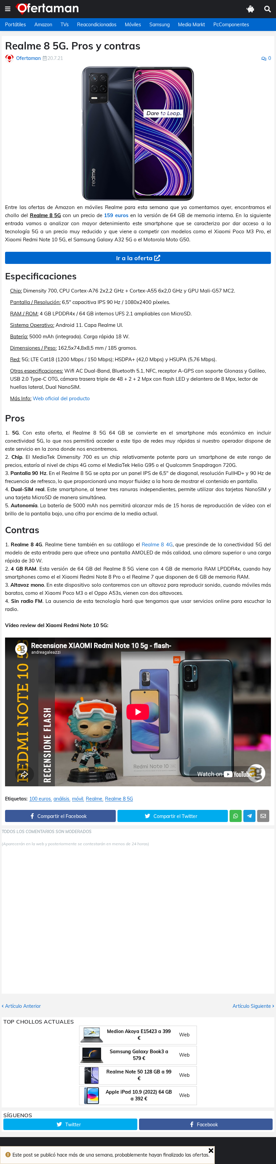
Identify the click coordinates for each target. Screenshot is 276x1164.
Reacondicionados (96, 25)
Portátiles (15, 25)
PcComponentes (231, 25)
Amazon (43, 25)
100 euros (40, 798)
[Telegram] (249, 816)
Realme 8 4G (157, 544)
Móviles (133, 25)
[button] (7, 9)
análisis (61, 798)
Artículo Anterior (23, 1006)
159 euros (116, 215)
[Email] (263, 816)
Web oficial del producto (61, 398)
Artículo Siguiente (252, 1006)
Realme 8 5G (119, 798)
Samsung (159, 25)
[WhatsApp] (236, 816)
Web (184, 1035)
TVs (65, 25)
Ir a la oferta (134, 258)
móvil (77, 798)
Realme (94, 798)
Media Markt (191, 25)
